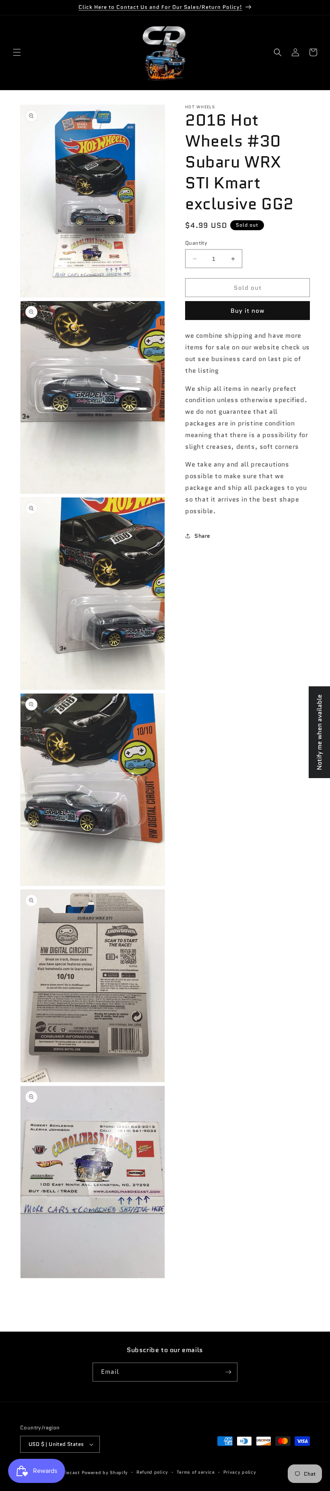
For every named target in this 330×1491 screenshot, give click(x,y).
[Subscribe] (228, 1372)
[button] (17, 52)
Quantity (196, 243)
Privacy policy (239, 1472)
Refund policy (152, 1472)
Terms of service (196, 1472)
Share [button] (202, 536)
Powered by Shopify (105, 1472)
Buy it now (247, 310)
